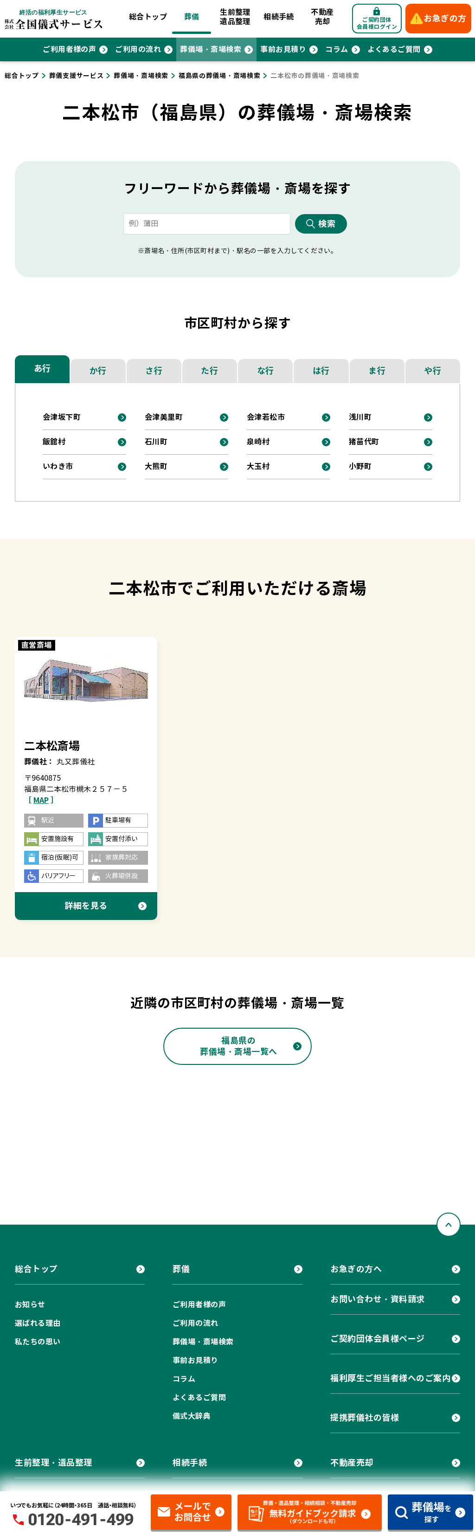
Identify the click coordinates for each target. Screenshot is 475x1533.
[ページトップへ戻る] (448, 1225)
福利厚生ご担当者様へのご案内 (390, 1378)
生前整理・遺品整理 (53, 1462)
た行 (209, 370)
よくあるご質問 (394, 49)
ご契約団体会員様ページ (377, 1338)
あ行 (42, 368)
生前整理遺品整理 (235, 16)
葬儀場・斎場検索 (210, 49)
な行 (265, 370)
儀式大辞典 (192, 1416)
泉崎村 (258, 442)
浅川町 (360, 417)
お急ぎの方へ (356, 1269)
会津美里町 (164, 417)
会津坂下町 (62, 417)
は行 (321, 370)
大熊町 (156, 466)
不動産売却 (322, 16)
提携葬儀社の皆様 (364, 1417)
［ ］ (41, 800)
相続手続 (278, 17)
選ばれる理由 (38, 1323)
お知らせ (30, 1305)
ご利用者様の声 (69, 49)
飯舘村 (54, 442)
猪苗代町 (364, 442)
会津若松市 (266, 417)
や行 (432, 370)
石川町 (156, 442)
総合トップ (148, 17)
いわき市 (58, 466)
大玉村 (258, 466)
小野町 (360, 466)
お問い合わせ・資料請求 (377, 1299)
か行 (98, 370)
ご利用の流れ (138, 49)
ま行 (376, 370)
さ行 (153, 370)
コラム (336, 49)
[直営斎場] (86, 682)
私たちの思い (38, 1342)
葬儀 (191, 17)
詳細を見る (86, 905)
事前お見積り (283, 49)
